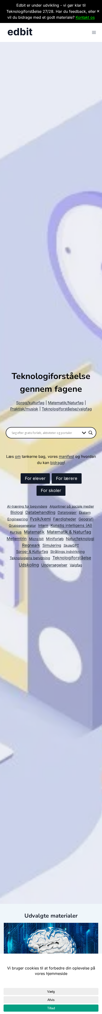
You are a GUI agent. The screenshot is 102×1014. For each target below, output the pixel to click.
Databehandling (40, 512)
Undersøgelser (54, 565)
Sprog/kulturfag (30, 402)
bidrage (57, 462)
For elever (35, 478)
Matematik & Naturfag (69, 531)
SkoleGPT (71, 545)
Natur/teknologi (80, 538)
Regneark (31, 545)
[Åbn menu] (93, 32)
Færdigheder (64, 519)
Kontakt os (85, 17)
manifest (66, 456)
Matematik (34, 531)
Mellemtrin (17, 538)
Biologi (16, 512)
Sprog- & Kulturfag (32, 551)
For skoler (51, 490)
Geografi (86, 519)
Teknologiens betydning (30, 558)
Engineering (17, 519)
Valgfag (76, 565)
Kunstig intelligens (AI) (71, 525)
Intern (43, 525)
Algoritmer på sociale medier (72, 506)
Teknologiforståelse (71, 557)
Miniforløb (55, 538)
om (18, 456)
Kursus (16, 532)
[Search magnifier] (90, 432)
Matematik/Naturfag (65, 402)
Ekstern (85, 512)
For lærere (66, 478)
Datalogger (67, 512)
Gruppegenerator (22, 525)
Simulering (51, 545)
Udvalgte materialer (51, 915)
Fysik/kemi (40, 518)
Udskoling (29, 564)
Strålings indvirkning (67, 552)
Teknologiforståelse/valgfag (67, 408)
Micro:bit (36, 539)
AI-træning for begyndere (27, 506)
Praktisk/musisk (24, 408)
